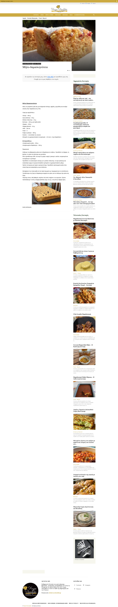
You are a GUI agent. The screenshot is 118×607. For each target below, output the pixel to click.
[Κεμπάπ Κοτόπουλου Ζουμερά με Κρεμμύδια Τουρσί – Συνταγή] (84, 295)
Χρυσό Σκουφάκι (27, 605)
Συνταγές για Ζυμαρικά (77, 121)
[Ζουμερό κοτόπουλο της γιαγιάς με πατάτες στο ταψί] (84, 487)
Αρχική (24, 18)
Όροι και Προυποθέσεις (39, 603)
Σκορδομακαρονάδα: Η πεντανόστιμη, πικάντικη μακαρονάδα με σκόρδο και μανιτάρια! (81, 125)
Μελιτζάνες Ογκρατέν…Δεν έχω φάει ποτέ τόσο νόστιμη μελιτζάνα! (84, 202)
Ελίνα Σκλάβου (76, 241)
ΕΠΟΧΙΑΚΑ (65, 14)
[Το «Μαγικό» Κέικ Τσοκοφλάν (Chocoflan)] (84, 168)
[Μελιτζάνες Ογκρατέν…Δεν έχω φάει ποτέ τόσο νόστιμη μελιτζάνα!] (84, 192)
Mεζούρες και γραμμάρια (87, 603)
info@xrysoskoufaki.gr (55, 592)
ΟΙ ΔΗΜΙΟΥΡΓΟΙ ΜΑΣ (79, 14)
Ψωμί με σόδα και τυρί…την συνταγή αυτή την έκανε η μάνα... (83, 99)
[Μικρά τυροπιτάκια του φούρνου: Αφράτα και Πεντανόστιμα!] (84, 143)
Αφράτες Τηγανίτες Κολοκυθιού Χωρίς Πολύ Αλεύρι (83, 410)
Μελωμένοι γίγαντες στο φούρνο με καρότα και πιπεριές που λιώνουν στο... (84, 442)
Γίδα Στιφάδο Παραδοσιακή (82, 314)
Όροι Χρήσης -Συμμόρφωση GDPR (58, 603)
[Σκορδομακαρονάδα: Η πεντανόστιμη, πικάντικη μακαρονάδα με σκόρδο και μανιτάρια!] (84, 113)
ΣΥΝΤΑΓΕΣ (36, 14)
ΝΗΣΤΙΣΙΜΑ (58, 14)
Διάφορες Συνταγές (77, 96)
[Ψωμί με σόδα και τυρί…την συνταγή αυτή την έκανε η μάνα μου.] (84, 89)
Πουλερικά (75, 305)
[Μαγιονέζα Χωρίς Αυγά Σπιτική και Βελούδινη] (84, 519)
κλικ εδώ (50, 77)
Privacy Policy (73, 603)
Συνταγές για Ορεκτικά (77, 150)
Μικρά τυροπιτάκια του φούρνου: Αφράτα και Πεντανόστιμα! (83, 153)
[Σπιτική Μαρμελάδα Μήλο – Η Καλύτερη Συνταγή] (84, 357)
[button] (93, 15)
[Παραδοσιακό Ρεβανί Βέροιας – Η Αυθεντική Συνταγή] (84, 389)
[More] (48, 216)
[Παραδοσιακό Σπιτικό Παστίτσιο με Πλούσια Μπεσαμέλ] (84, 231)
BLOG (71, 14)
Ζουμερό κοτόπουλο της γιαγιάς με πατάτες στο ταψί (84, 475)
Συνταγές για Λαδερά (77, 200)
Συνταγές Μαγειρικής (32, 18)
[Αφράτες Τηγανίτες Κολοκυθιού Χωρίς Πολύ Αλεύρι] (84, 422)
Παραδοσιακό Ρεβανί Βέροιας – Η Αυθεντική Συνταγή (83, 378)
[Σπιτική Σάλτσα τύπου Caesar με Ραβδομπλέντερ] (84, 263)
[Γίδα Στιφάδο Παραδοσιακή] (84, 324)
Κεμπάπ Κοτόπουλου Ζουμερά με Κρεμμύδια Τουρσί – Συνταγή (83, 284)
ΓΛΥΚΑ (42, 14)
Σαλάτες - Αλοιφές (77, 273)
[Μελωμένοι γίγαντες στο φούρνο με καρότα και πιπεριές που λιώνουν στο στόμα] (84, 454)
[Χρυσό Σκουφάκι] (59, 9)
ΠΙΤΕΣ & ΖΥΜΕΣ (49, 14)
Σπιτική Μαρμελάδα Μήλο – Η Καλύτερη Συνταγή (83, 345)
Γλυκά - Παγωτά (37, 63)
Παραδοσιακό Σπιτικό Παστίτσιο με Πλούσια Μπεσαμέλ (83, 219)
